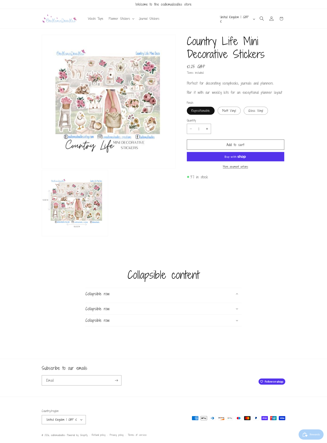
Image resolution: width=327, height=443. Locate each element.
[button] (121, 18)
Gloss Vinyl (255, 110)
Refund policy (99, 435)
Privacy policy (117, 435)
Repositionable (200, 110)
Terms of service (137, 435)
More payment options (235, 167)
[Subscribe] (116, 380)
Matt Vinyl (229, 110)
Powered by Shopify (77, 435)
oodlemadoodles (58, 435)
